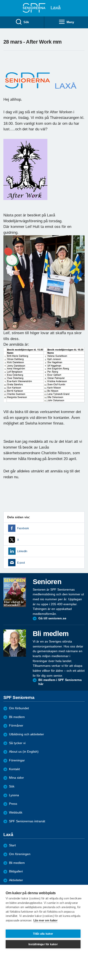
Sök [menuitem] (26, 22)
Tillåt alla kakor (43, 933)
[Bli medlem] (14, 642)
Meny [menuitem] (70, 22)
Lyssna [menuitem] (14, 795)
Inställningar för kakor (43, 944)
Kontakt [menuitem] (14, 769)
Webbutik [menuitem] (15, 812)
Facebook (23, 528)
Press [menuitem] (13, 803)
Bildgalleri (16, 871)
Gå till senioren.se (52, 618)
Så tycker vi (17, 743)
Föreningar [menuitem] (17, 760)
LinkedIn (22, 551)
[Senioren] (14, 592)
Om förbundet (19, 708)
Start (12, 845)
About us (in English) (24, 751)
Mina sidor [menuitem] (16, 777)
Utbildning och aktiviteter (26, 734)
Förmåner (16, 725)
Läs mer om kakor (45, 920)
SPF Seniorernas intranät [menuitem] (27, 821)
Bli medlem (17, 717)
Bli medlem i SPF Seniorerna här (60, 682)
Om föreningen (19, 854)
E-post (21, 562)
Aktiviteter (16, 880)
